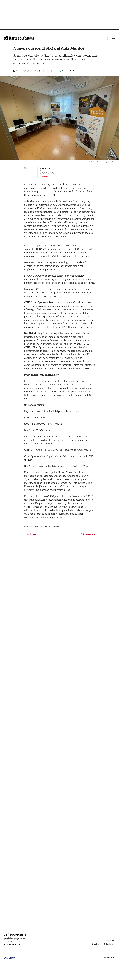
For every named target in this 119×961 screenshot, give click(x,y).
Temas (26, 527)
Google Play (109, 944)
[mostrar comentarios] (56, 71)
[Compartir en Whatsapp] (40, 71)
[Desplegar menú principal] (113, 38)
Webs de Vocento (109, 958)
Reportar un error (89, 534)
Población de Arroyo (36, 527)
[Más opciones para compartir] (51, 71)
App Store (96, 944)
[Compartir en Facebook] (43, 71)
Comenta (33, 534)
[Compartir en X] (47, 71)
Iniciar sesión (107, 38)
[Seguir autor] (45, 176)
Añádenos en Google (68, 71)
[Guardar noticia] (17, 71)
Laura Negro (45, 168)
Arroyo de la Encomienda (52, 527)
